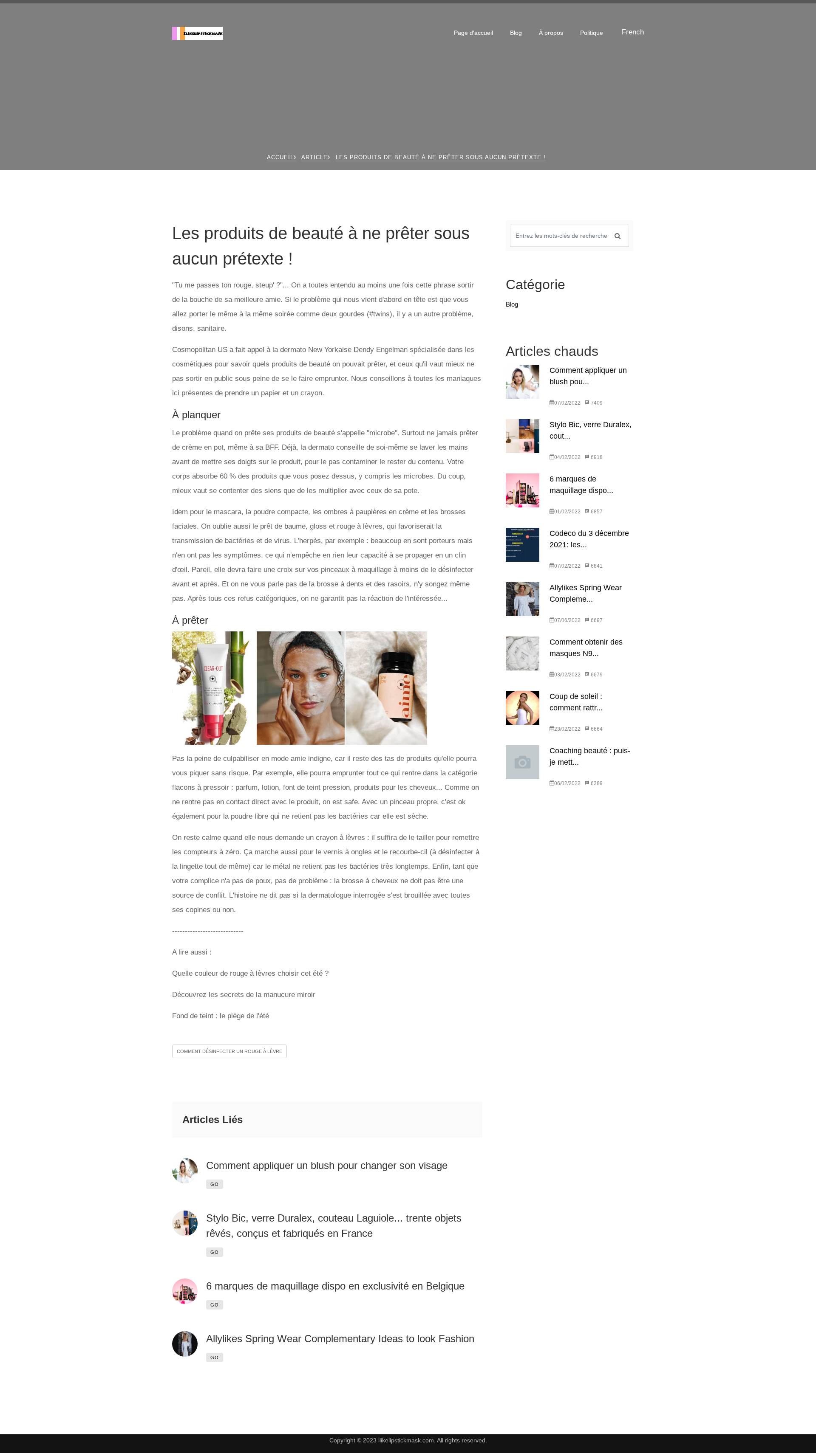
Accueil (280, 157)
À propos (551, 32)
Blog (516, 32)
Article (314, 157)
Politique (591, 32)
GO (214, 1184)
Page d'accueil (473, 32)
